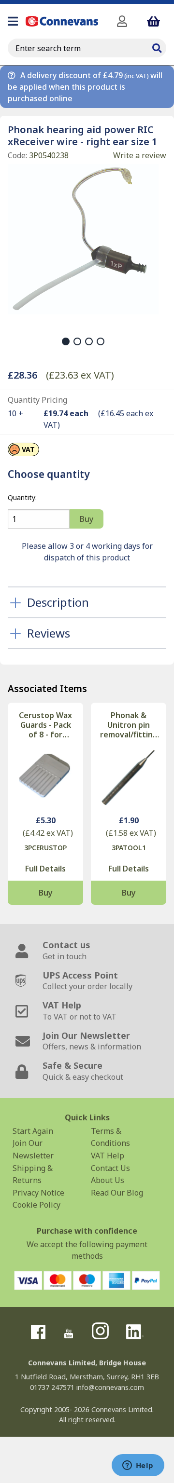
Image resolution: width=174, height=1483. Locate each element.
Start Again (33, 1131)
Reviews (48, 633)
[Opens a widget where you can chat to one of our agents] (137, 1466)
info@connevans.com (110, 1387)
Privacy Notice (38, 1192)
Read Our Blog (117, 1192)
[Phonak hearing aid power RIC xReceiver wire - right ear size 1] (83, 239)
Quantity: (22, 497)
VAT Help (107, 1155)
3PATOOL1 (129, 847)
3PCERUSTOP (45, 847)
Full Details (45, 868)
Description (58, 602)
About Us (107, 1180)
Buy (46, 892)
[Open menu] (13, 21)
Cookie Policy (36, 1204)
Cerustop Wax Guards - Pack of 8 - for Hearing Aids (45, 724)
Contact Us (110, 1168)
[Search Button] (156, 47)
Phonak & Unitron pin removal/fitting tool (129, 724)
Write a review (139, 155)
